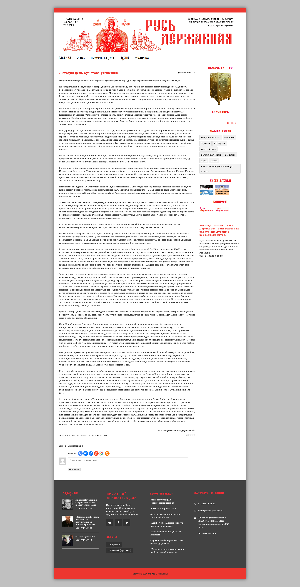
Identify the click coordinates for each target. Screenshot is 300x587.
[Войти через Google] (101, 453)
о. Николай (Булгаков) (119, 550)
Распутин (230, 154)
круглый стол (208, 149)
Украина (205, 143)
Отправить (74, 469)
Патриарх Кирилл (210, 137)
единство (229, 137)
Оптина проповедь (85, 536)
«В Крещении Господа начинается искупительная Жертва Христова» (87, 520)
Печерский (114, 544)
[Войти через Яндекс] (96, 453)
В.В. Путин (219, 143)
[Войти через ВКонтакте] (85, 453)
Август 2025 (84, 435)
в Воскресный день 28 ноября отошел (217, 168)
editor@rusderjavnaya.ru (210, 510)
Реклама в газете (207, 533)
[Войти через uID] (80, 453)
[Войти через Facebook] (91, 453)
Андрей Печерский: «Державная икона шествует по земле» (86, 502)
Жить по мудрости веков (163, 508)
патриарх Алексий (211, 154)
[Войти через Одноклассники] (107, 453)
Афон (204, 160)
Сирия (214, 160)
